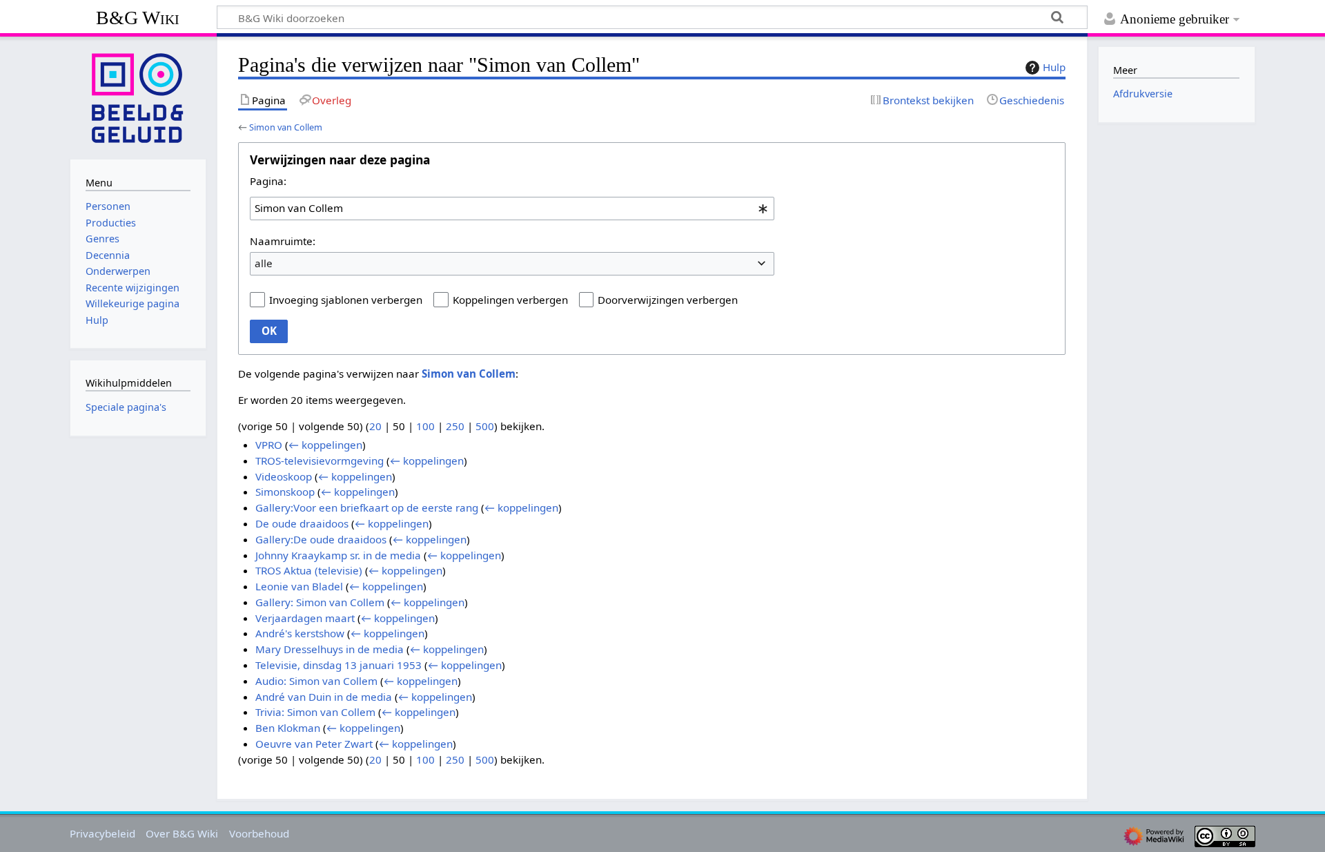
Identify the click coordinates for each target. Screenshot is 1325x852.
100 (425, 426)
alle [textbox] (264, 263)
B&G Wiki (137, 17)
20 (375, 426)
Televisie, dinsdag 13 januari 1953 (338, 665)
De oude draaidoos (302, 523)
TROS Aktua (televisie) (308, 570)
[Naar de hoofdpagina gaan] (138, 96)
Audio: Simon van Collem (316, 681)
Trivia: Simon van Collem (315, 712)
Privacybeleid (102, 833)
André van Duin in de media (323, 697)
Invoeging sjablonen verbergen (345, 300)
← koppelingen (325, 445)
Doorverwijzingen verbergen (668, 300)
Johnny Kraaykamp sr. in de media (338, 555)
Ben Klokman (287, 728)
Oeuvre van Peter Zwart (314, 744)
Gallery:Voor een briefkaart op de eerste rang (366, 507)
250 (455, 426)
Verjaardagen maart (305, 618)
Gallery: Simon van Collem (319, 602)
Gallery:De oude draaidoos (320, 539)
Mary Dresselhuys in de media (329, 649)
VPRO (268, 445)
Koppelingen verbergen (510, 300)
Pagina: (268, 181)
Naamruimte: (282, 241)
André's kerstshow (299, 633)
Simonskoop (285, 491)
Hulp (1054, 67)
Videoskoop (283, 476)
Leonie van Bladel (299, 586)
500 (484, 426)
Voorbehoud (259, 833)
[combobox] (512, 208)
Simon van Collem (285, 127)
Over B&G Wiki (182, 833)
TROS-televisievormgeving (319, 460)
